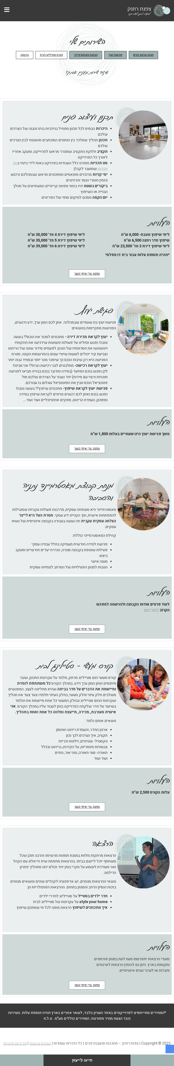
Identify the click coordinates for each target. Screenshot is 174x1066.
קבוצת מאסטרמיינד (86, 55)
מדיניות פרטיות (15, 1043)
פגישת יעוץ (115, 55)
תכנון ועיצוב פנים (143, 55)
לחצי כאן (151, 610)
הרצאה (24, 55)
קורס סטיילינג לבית (51, 55)
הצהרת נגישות (40, 1043)
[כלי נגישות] (170, 1049)
